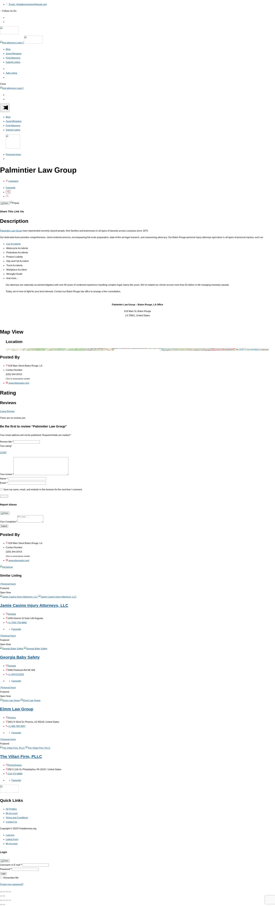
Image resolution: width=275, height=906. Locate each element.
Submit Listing (13, 62)
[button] (160, 350)
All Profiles (11, 809)
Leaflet (241, 349)
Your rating (6, 446)
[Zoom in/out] (10, 891)
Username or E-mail (11, 865)
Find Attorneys (13, 58)
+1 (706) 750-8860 (17, 622)
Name (4, 478)
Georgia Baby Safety (20, 657)
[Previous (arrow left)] (1, 904)
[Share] (4, 891)
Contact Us (11, 822)
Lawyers (10, 835)
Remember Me (10, 878)
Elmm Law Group (16, 709)
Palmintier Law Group (11, 231)
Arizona (12, 717)
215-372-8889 (15, 773)
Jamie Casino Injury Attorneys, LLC (34, 605)
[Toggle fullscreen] (7, 891)
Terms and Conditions (17, 817)
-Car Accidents (13, 244)
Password (6, 869)
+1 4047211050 (16, 674)
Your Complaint (8, 521)
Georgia (12, 614)
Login (3, 874)
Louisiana (13, 181)
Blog (8, 49)
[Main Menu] (4, 108)
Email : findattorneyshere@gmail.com (28, 4)
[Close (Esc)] (1, 891)
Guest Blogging (13, 53)
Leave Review (7, 411)
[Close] (4, 203)
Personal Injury (13, 154)
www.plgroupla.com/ (18, 383)
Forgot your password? (11, 884)
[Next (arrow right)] (4, 904)
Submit (4, 526)
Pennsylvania (15, 765)
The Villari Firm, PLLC (21, 756)
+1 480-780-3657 (16, 726)
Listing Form (12, 839)
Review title (6, 441)
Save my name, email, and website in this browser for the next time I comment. (42, 489)
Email (3, 483)
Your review (6, 474)
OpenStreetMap (253, 349)
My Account (11, 813)
